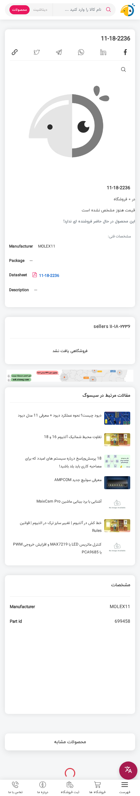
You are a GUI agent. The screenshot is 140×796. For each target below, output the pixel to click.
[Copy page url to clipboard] (15, 52)
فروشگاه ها (97, 791)
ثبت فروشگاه (70, 791)
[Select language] (128, 770)
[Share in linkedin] (103, 52)
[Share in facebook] (125, 52)
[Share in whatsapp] (81, 52)
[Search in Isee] (108, 10)
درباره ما (42, 791)
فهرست (124, 791)
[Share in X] (37, 52)
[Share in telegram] (59, 52)
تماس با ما (15, 791)
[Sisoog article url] (70, 421)
